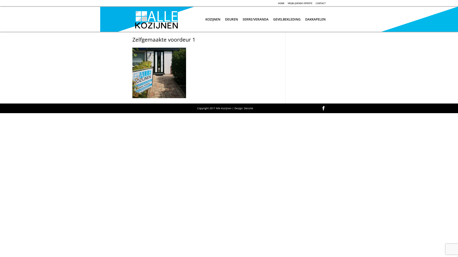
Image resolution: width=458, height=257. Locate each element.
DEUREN (231, 19)
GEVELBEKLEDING (287, 19)
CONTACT (321, 3)
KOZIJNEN (212, 19)
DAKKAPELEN (315, 19)
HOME (281, 3)
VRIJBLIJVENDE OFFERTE (300, 3)
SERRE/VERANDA (256, 19)
